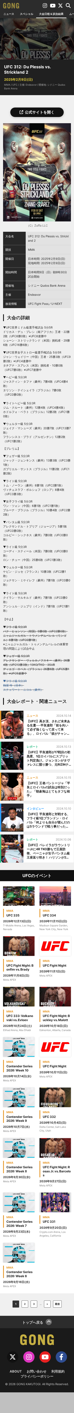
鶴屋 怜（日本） (13, 685)
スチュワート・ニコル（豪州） (23, 689)
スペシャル (26, 13)
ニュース (8, 13)
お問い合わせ (36, 1371)
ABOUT (16, 1371)
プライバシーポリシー (37, 1376)
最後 (57, 1303)
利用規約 (58, 1371)
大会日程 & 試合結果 (51, 13)
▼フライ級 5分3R (15, 681)
